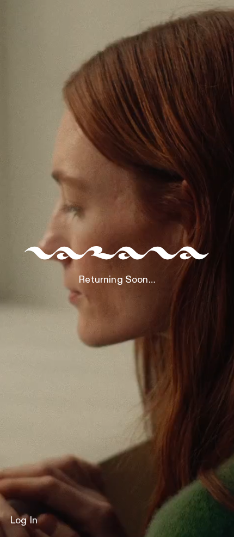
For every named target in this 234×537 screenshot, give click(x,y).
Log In (24, 521)
